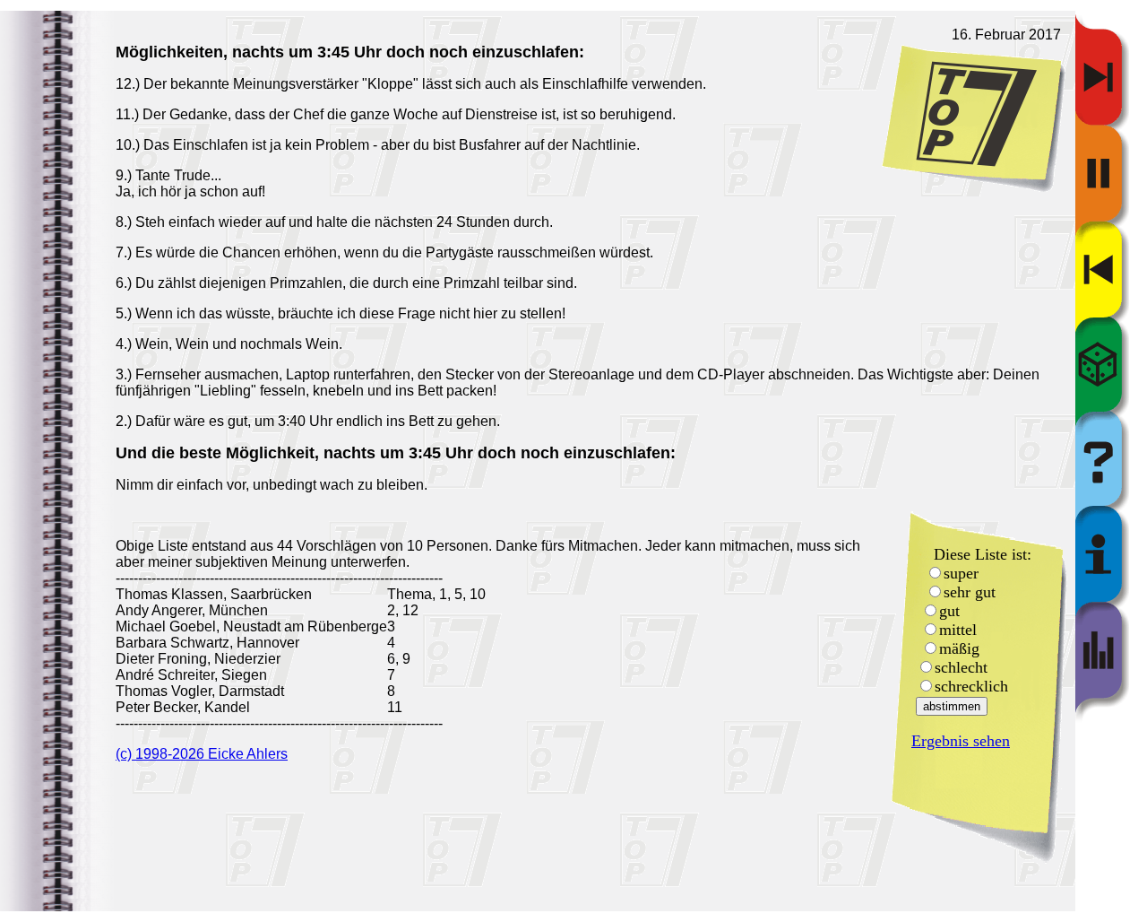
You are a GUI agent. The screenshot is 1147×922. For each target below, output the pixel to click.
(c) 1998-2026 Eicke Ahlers (202, 753)
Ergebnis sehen (960, 741)
